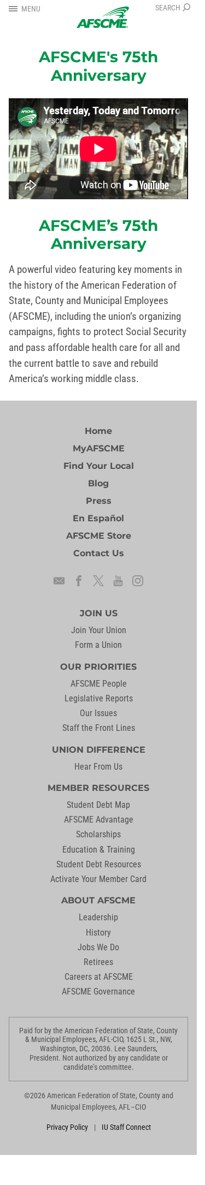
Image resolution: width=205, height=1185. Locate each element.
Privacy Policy (67, 1127)
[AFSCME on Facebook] (79, 581)
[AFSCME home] (103, 17)
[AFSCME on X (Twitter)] (98, 581)
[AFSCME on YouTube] (118, 581)
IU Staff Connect (126, 1127)
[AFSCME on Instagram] (138, 581)
